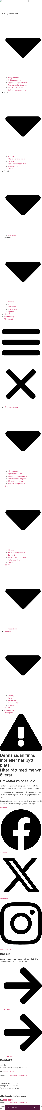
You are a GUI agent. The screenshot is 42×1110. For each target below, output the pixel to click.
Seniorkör (12, 161)
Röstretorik (12, 235)
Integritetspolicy (6, 949)
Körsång (11, 156)
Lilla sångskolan (14, 309)
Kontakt (11, 304)
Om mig (11, 302)
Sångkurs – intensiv (15, 87)
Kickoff (7, 314)
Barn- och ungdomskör (17, 164)
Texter (10, 169)
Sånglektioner (13, 78)
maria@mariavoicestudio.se (16, 1075)
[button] (21, 363)
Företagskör (8, 319)
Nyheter (11, 312)
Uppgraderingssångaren (17, 82)
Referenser (12, 307)
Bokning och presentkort (17, 90)
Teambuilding (9, 317)
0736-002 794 (8, 1071)
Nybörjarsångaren (15, 80)
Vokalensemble (14, 166)
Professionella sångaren (17, 85)
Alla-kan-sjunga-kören (16, 159)
